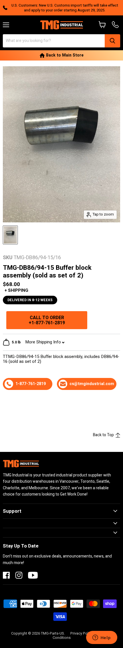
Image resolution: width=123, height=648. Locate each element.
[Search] (112, 40)
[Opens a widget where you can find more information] (101, 638)
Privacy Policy (81, 633)
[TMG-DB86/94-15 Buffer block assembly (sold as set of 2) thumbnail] (10, 235)
